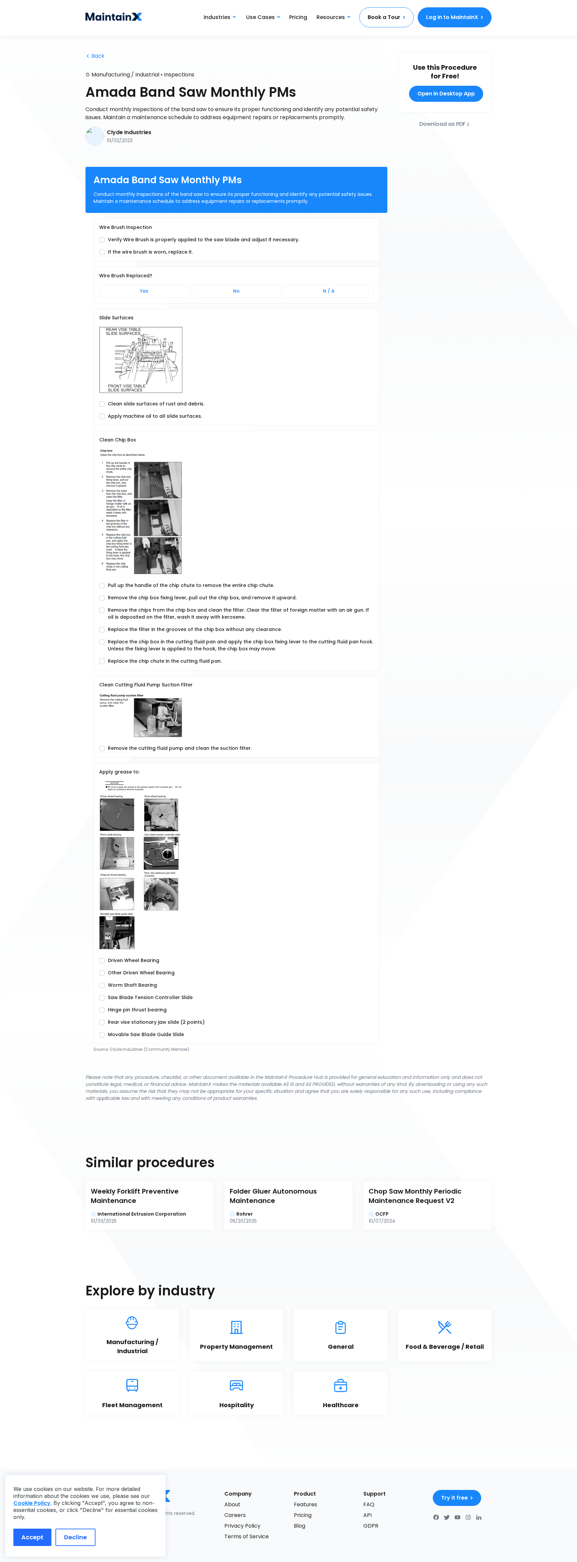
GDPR (370, 1526)
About (232, 1504)
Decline (75, 1537)
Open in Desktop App (446, 93)
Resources (331, 17)
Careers (235, 1515)
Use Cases (260, 17)
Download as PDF (442, 123)
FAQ (368, 1504)
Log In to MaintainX (452, 17)
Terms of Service (246, 1536)
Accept (32, 1537)
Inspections (179, 74)
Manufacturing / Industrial (125, 74)
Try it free (454, 1498)
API (367, 1515)
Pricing (298, 17)
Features (305, 1504)
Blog (299, 1526)
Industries (217, 17)
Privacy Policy (242, 1526)
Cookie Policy (31, 1503)
